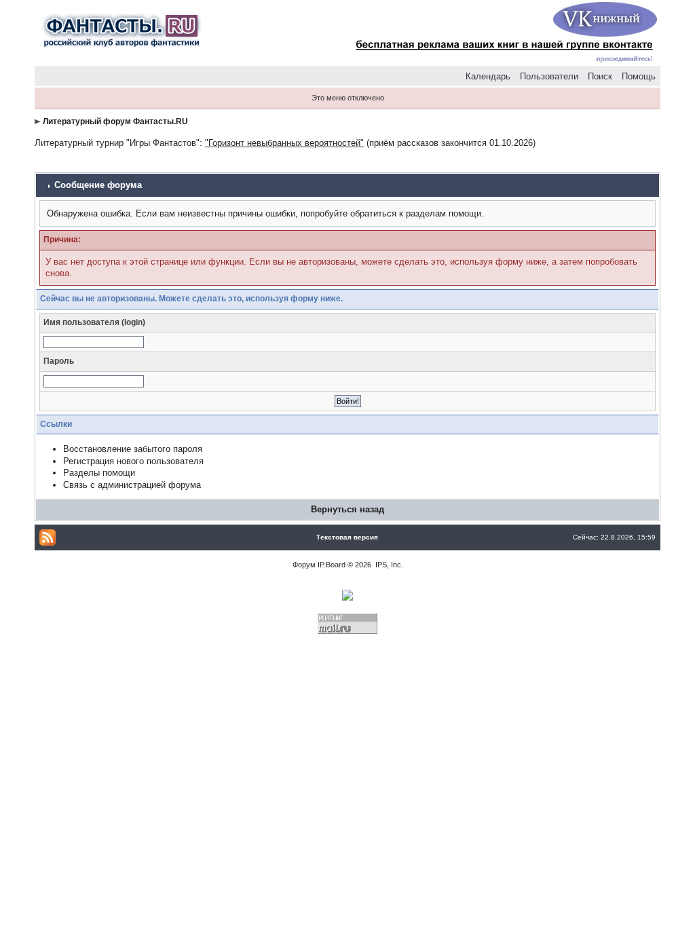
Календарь (488, 76)
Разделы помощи (99, 473)
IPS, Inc (388, 565)
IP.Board (331, 565)
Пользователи (549, 76)
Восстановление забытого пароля (132, 449)
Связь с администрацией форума (132, 485)
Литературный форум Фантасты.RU (115, 121)
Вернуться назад (347, 509)
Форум (304, 565)
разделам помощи (443, 213)
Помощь (639, 76)
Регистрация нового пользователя (133, 461)
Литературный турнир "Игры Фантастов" (117, 143)
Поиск (600, 76)
